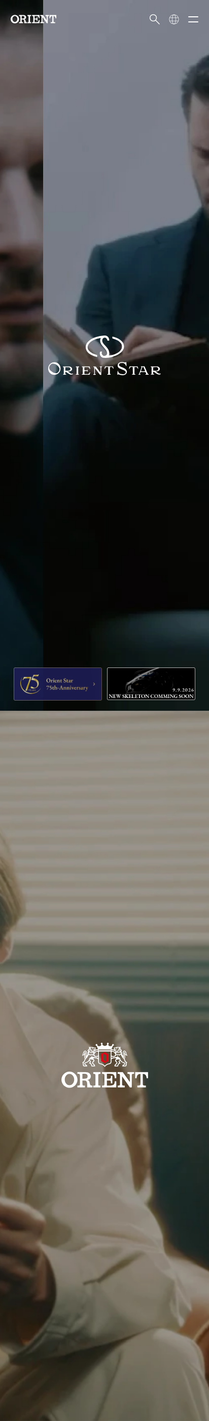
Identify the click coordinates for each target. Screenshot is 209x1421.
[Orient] (33, 19)
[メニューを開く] (193, 19)
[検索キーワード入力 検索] (155, 19)
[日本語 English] (174, 19)
